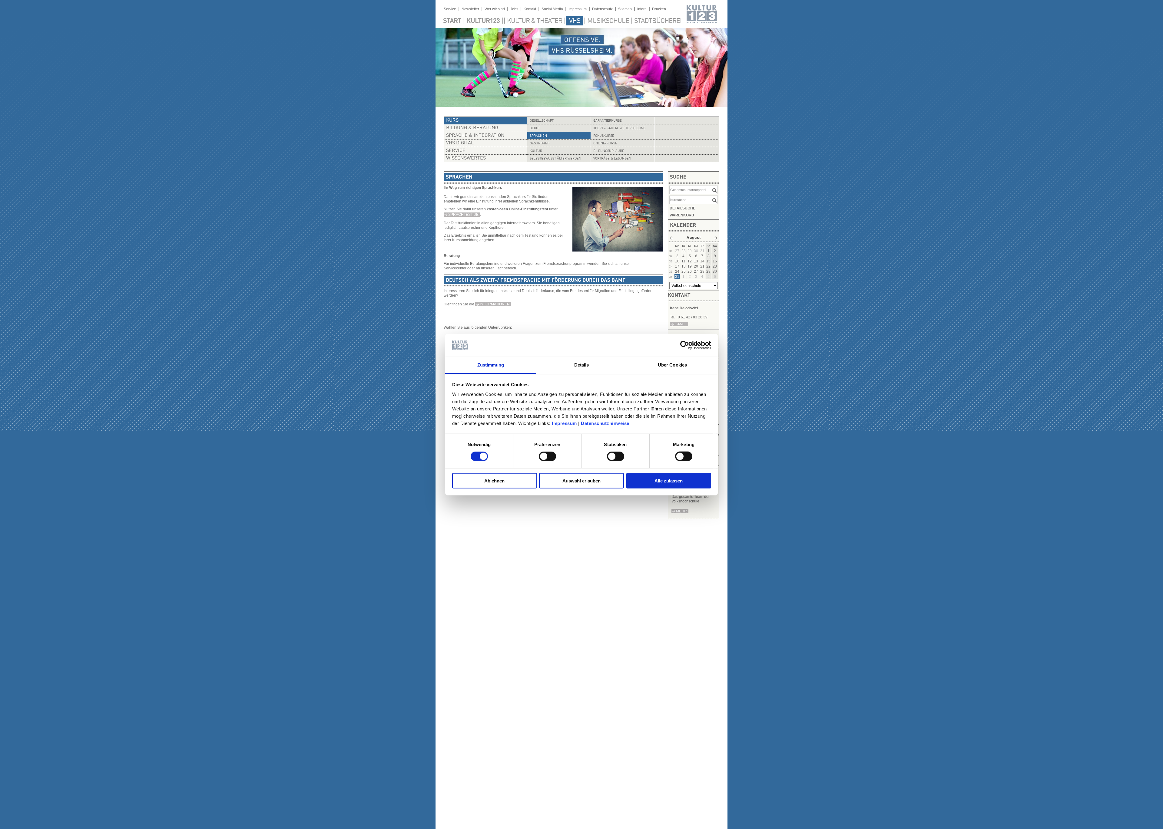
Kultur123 (483, 21)
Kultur (536, 151)
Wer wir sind (495, 9)
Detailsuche (682, 208)
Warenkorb (682, 215)
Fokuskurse (603, 136)
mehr (681, 511)
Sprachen (538, 136)
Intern (642, 9)
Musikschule (608, 21)
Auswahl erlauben (581, 480)
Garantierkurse (607, 121)
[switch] (547, 456)
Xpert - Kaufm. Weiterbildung (619, 128)
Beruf (535, 128)
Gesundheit (540, 143)
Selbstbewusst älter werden (555, 158)
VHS (574, 21)
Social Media (552, 9)
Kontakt (530, 9)
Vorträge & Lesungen (612, 158)
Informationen (495, 304)
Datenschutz (602, 9)
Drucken (659, 9)
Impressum (564, 423)
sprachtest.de (463, 214)
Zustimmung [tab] (490, 364)
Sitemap (625, 9)
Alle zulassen (668, 480)
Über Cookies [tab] (672, 364)
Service (450, 9)
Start (452, 21)
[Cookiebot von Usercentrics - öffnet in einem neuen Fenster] (684, 345)
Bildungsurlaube (608, 151)
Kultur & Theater (534, 21)
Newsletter (470, 9)
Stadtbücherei (657, 21)
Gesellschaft (542, 121)
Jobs (514, 9)
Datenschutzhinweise (605, 423)
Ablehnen (494, 480)
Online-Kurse (605, 143)
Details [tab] (581, 364)
